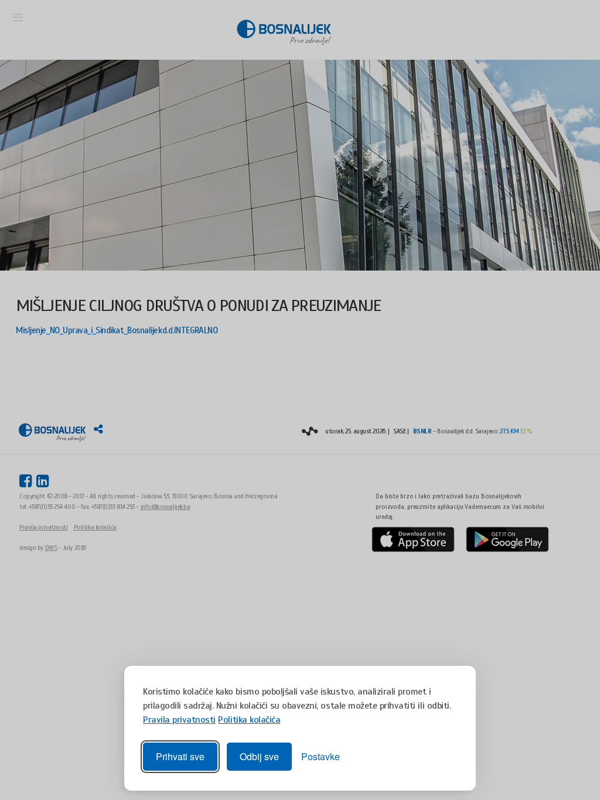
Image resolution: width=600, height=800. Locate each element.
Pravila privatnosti (179, 720)
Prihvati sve (180, 756)
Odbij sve (259, 756)
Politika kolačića (249, 720)
